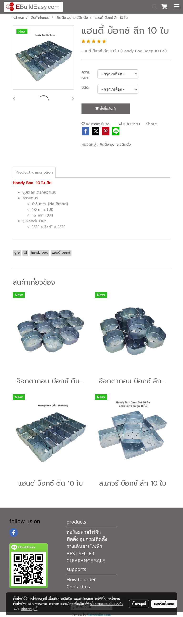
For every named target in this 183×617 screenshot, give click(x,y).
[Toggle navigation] (177, 6)
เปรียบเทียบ (131, 124)
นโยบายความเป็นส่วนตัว (106, 604)
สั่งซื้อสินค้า (107, 108)
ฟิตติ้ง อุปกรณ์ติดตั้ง (115, 144)
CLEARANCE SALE (85, 560)
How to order (81, 579)
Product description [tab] (34, 172)
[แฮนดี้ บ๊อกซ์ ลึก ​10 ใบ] (43, 58)
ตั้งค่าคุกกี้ (139, 604)
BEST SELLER (80, 553)
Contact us (78, 586)
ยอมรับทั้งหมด (164, 604)
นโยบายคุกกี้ (29, 609)
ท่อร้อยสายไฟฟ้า (83, 532)
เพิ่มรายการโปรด (97, 124)
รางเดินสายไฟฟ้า (84, 546)
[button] (153, 6)
